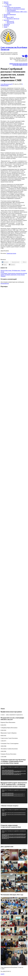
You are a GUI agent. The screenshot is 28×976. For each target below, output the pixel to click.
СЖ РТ (2, 974)
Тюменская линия (11, 253)
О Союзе (6, 3)
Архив (5, 27)
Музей (5, 15)
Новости (6, 2)
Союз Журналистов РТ (7, 84)
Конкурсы (6, 20)
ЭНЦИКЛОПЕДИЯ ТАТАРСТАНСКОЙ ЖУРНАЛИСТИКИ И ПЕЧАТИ (18, 64)
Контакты (6, 25)
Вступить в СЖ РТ (9, 17)
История (9, 4)
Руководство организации (14, 7)
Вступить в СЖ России (13, 18)
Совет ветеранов (11, 10)
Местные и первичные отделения (16, 9)
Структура (6, 6)
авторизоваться (5, 283)
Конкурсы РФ (10, 22)
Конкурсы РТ (10, 21)
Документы (7, 24)
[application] (14, 772)
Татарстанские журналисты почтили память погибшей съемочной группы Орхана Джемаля (14, 275)
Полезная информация (10, 14)
